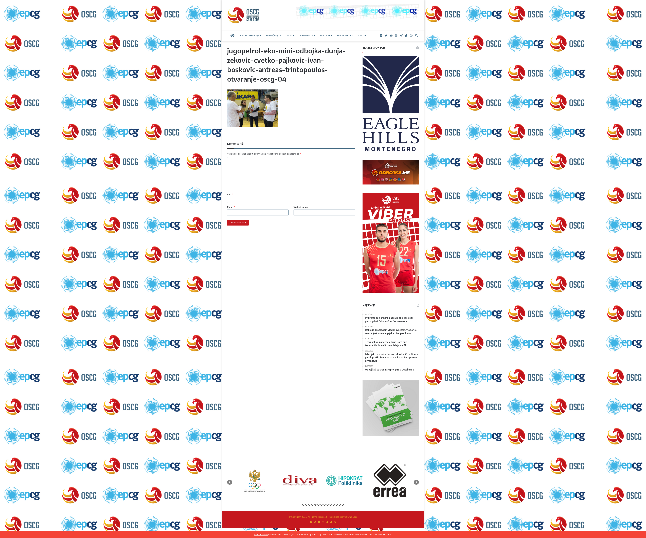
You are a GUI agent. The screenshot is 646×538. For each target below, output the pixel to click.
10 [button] (331, 505)
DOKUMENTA (306, 35)
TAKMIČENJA (272, 35)
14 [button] (343, 505)
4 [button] (312, 505)
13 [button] (340, 505)
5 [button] (315, 505)
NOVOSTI (325, 35)
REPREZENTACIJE (249, 35)
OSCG (289, 35)
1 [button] (303, 505)
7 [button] (321, 505)
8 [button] (325, 505)
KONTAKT (362, 35)
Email (231, 207)
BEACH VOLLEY (344, 35)
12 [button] (337, 505)
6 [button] (318, 505)
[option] (254, 480)
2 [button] (306, 505)
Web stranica (301, 207)
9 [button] (328, 505)
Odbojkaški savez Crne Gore (343, 516)
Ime (230, 194)
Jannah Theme (261, 534)
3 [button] (309, 505)
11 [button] (334, 505)
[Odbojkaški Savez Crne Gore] (243, 15)
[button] (229, 482)
